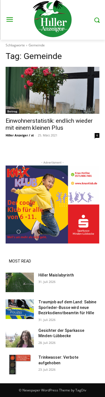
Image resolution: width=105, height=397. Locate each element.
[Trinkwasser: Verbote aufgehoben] (20, 364)
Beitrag (12, 111)
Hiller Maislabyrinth (56, 275)
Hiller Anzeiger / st (20, 135)
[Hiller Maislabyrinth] (20, 282)
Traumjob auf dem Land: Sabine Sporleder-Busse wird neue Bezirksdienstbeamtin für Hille (67, 307)
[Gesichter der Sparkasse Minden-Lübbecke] (20, 338)
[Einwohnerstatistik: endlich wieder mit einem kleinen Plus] (52, 90)
